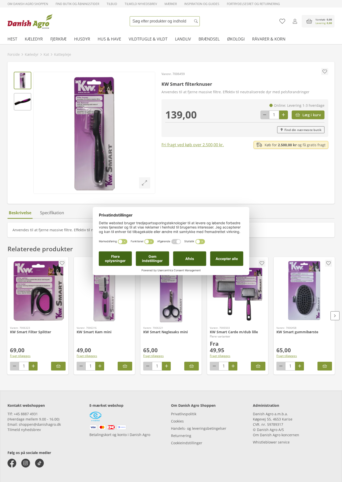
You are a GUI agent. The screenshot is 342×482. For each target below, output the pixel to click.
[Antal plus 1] (283, 114)
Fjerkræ (58, 39)
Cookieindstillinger (186, 442)
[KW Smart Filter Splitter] (38, 291)
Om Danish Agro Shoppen (28, 4)
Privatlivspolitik (183, 414)
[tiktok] (39, 463)
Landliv (183, 39)
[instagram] (25, 463)
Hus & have (109, 39)
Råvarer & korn (268, 39)
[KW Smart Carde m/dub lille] (237, 291)
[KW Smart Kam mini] (104, 291)
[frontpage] (30, 21)
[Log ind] (294, 21)
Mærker (170, 4)
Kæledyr (34, 39)
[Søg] (196, 21)
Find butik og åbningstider (77, 4)
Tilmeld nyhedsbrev (141, 4)
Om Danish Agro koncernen (276, 434)
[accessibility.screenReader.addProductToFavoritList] (62, 263)
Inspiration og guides (201, 4)
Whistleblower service (271, 442)
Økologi (236, 39)
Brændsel (209, 39)
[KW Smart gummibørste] (304, 291)
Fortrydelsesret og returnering (253, 4)
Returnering (181, 435)
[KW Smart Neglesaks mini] (171, 291)
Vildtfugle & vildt (148, 39)
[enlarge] (144, 182)
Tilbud (112, 4)
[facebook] (12, 463)
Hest (12, 39)
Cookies (177, 421)
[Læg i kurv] (58, 366)
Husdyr (82, 39)
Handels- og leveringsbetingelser (198, 428)
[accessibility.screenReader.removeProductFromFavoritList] (261, 263)
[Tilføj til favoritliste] (282, 21)
